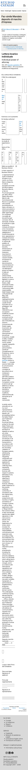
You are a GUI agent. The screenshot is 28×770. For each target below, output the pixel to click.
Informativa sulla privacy (14, 748)
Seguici (8, 724)
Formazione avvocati (13, 740)
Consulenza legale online (14, 739)
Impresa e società (16, 10)
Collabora (9, 726)
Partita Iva (21, 123)
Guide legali (8, 10)
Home (2, 10)
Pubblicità (9, 733)
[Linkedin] (9, 753)
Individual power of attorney (15, 48)
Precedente (6, 708)
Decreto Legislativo (13, 65)
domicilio (5, 360)
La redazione (10, 722)
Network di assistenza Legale (13, 736)
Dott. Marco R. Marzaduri (11, 29)
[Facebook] (12, 753)
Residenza (3, 97)
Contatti (8, 720)
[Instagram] (7, 753)
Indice (14, 708)
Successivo (22, 708)
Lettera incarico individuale (13, 47)
